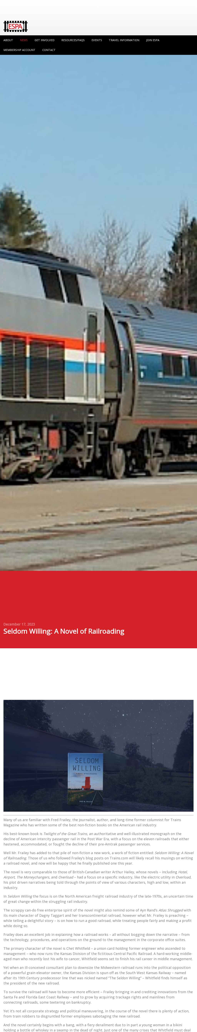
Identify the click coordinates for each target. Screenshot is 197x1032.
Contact (49, 50)
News (24, 40)
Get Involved (44, 40)
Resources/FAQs (73, 40)
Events (97, 40)
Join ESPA (152, 40)
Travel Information (124, 40)
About (8, 40)
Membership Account (19, 50)
